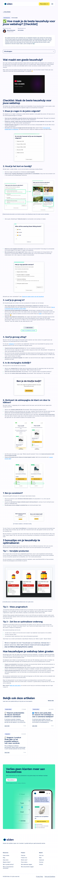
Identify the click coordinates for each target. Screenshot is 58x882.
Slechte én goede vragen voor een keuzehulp (33, 296)
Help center (5, 860)
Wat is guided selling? (8, 864)
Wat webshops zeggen (26, 864)
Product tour (24, 857)
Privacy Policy (39, 876)
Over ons (41, 855)
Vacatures (41, 860)
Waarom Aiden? (6, 862)
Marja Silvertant (11, 30)
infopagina (11, 344)
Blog (4, 857)
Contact (41, 864)
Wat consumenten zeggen (27, 866)
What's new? (24, 860)
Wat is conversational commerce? (8, 867)
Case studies (6, 855)
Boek (40, 857)
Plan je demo (24, 862)
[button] (52, 4)
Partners (41, 862)
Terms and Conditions (50, 876)
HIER (40, 313)
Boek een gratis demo (15, 685)
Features (23, 855)
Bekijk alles (51, 700)
